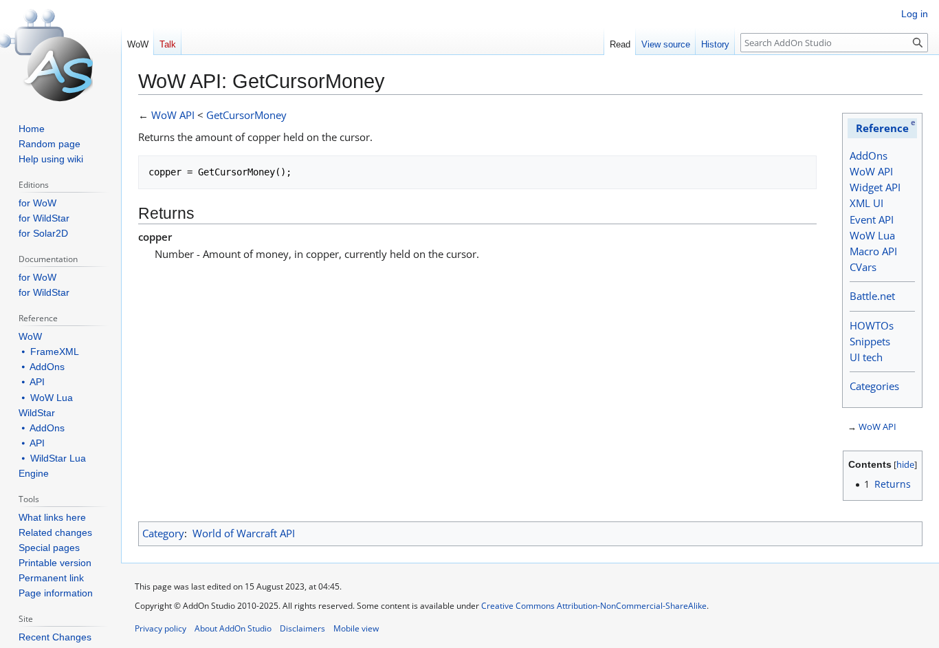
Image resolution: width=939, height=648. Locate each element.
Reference (882, 128)
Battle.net (872, 296)
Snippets (870, 341)
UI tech (866, 357)
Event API (872, 219)
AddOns (868, 155)
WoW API (871, 171)
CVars (863, 267)
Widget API (875, 187)
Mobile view (356, 628)
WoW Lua (872, 235)
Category (163, 533)
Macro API (873, 251)
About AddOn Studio (233, 628)
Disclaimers (302, 628)
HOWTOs (872, 325)
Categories (874, 386)
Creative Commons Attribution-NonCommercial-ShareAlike (594, 606)
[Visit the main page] (55, 55)
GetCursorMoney (246, 115)
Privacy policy (160, 628)
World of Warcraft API (243, 533)
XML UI (866, 203)
